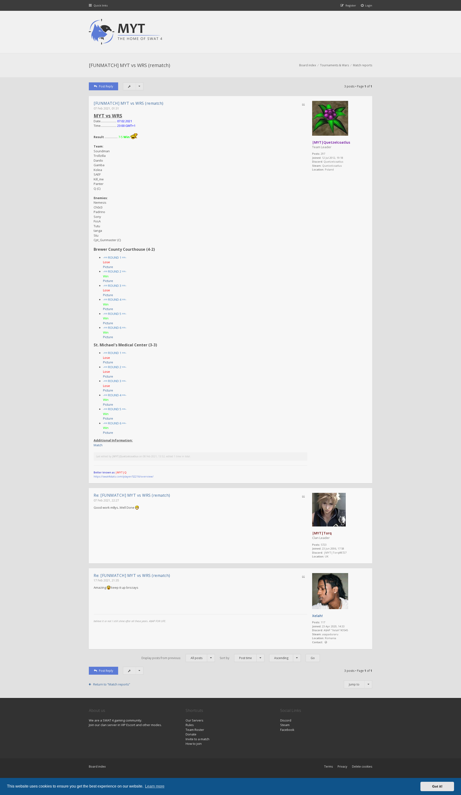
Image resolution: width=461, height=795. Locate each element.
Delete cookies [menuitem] (362, 766)
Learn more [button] (154, 786)
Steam (285, 725)
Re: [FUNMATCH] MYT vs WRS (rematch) (132, 495)
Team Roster (195, 730)
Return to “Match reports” (111, 684)
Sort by (236, 658)
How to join (194, 743)
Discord (285, 720)
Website (326, 642)
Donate (191, 734)
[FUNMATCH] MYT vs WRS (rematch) (129, 65)
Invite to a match (197, 739)
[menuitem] (366, 5)
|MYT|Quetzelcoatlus (331, 142)
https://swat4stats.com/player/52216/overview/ (123, 476)
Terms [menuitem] (328, 766)
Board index (97, 766)
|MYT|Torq (322, 533)
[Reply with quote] (303, 105)
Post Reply (106, 86)
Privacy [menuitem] (342, 766)
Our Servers (194, 720)
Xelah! (317, 615)
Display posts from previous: (171, 658)
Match (98, 445)
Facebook (287, 730)
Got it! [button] (437, 786)
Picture (108, 267)
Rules (190, 725)
